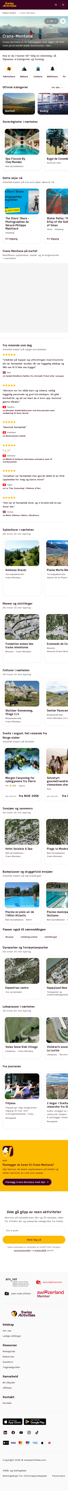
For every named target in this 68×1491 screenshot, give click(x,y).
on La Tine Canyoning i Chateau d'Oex (22, 488)
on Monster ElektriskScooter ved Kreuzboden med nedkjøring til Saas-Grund (28, 411)
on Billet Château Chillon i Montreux (21, 515)
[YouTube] (21, 1433)
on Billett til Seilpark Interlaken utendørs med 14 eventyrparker (27, 460)
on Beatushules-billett (14, 436)
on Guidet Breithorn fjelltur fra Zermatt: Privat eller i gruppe (33, 376)
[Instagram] (29, 1433)
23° (51, 21)
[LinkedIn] (5, 1433)
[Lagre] (63, 21)
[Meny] (63, 5)
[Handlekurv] (56, 5)
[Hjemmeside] (10, 4)
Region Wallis (9, 13)
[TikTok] (37, 1433)
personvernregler (22, 1250)
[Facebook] (13, 1433)
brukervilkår (40, 1250)
